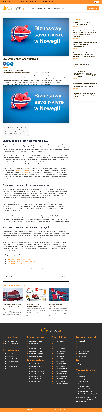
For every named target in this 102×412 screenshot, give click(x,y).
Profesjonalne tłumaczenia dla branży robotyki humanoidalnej (85, 64)
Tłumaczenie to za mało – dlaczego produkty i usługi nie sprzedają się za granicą (85, 94)
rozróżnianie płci (24, 172)
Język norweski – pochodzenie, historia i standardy (21, 261)
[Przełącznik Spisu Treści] (25, 127)
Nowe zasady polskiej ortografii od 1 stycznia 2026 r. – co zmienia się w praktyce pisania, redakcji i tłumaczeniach (85, 33)
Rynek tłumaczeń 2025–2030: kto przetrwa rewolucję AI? (84, 23)
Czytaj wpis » (76, 26)
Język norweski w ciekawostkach (16, 263)
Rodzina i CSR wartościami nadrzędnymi (15, 133)
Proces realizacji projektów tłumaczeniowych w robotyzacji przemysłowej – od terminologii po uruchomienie (84, 73)
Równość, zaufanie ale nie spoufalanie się (15, 131)
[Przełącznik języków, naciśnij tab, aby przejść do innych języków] (96, 2)
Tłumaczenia (56, 8)
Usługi (62, 8)
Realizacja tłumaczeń (41, 8)
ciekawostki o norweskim (25, 72)
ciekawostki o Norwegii (10, 72)
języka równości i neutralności (22, 170)
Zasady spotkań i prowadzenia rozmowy (15, 129)
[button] (4, 64)
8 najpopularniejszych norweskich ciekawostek (20, 259)
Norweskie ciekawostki (44, 72)
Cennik (50, 8)
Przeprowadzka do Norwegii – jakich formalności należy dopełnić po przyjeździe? (12, 306)
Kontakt (69, 8)
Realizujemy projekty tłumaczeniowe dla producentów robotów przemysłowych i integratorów (85, 84)
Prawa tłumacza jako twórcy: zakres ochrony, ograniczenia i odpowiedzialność (85, 44)
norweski (35, 72)
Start (33, 8)
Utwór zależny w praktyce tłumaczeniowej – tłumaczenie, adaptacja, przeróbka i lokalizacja (84, 54)
